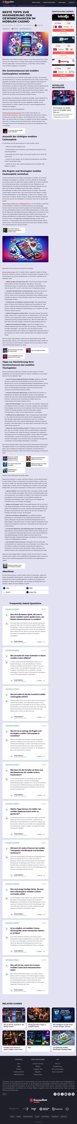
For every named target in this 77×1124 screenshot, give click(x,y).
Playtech (37, 1066)
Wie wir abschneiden (57, 1069)
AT (4, 1094)
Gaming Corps (38, 1074)
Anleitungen (62, 2)
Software (18, 1069)
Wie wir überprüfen (57, 1072)
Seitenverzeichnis (19, 1074)
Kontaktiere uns (57, 1066)
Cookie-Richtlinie (38, 1121)
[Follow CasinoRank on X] (62, 1094)
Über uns (57, 1064)
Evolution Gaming (38, 1064)
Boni (19, 1064)
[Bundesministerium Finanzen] (13, 1109)
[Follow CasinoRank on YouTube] (65, 1094)
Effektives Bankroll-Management (11, 113)
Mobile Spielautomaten (8, 272)
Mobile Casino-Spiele (49, 2)
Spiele (19, 1066)
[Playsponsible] (25, 1109)
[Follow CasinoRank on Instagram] (58, 1094)
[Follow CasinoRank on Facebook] (55, 1094)
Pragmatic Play (38, 1069)
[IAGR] (33, 1109)
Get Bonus (63, 30)
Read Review (63, 32)
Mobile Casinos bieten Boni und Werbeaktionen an (16, 203)
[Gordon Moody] (44, 1109)
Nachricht (72, 2)
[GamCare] (57, 1109)
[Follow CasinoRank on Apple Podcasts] (73, 1094)
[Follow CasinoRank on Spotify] (69, 1094)
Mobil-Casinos (36, 2)
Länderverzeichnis (19, 1072)
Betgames (38, 1072)
